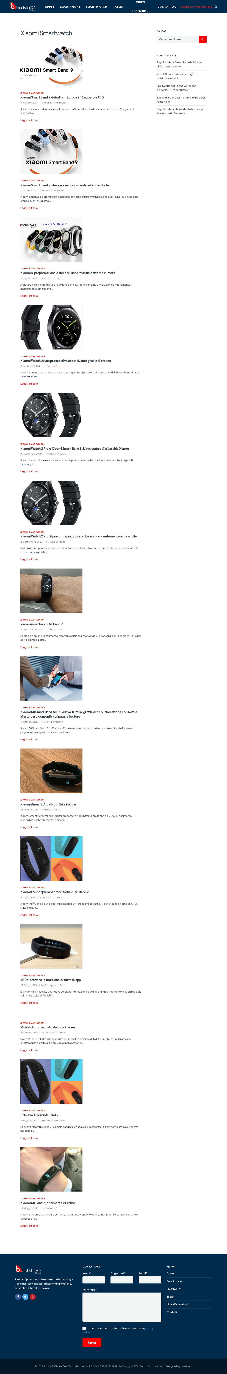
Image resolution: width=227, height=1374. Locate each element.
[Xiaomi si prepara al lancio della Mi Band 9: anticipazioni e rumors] (51, 239)
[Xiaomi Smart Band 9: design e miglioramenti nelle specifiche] (51, 151)
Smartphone (70, 7)
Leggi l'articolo (29, 120)
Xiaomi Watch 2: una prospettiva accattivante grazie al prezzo (65, 361)
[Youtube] (33, 1297)
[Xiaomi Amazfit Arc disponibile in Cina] (51, 770)
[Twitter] (25, 1297)
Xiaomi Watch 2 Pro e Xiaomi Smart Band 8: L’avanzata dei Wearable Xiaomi (74, 449)
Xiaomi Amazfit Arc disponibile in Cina (48, 804)
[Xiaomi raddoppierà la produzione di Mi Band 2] (51, 858)
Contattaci (167, 7)
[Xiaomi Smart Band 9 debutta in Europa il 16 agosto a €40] (51, 63)
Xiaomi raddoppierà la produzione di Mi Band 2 (54, 892)
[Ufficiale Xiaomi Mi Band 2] (51, 1081)
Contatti (172, 1312)
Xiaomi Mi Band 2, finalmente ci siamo (47, 1203)
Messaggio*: (90, 1289)
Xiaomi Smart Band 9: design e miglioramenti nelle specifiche (65, 185)
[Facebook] (18, 1297)
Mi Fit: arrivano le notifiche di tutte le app (50, 980)
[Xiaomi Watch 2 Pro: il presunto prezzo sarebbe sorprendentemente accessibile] (51, 502)
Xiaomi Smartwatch (32, 93)
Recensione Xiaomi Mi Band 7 (41, 624)
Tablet (118, 7)
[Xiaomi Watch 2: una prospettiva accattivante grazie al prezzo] (51, 327)
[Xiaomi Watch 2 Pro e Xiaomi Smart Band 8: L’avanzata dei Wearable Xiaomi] (51, 414)
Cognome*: (118, 1273)
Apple (49, 7)
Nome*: (87, 1273)
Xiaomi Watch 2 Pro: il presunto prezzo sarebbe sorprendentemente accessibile (78, 536)
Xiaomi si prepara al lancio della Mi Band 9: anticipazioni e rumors (67, 273)
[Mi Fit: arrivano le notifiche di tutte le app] (51, 946)
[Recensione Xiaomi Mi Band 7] (51, 590)
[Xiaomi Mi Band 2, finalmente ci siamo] (51, 1169)
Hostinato (186, 1366)
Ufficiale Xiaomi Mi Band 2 (39, 1115)
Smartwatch (96, 7)
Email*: (143, 1273)
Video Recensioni (177, 1304)
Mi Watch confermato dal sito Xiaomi (47, 1027)
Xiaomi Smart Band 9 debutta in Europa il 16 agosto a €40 (62, 97)
